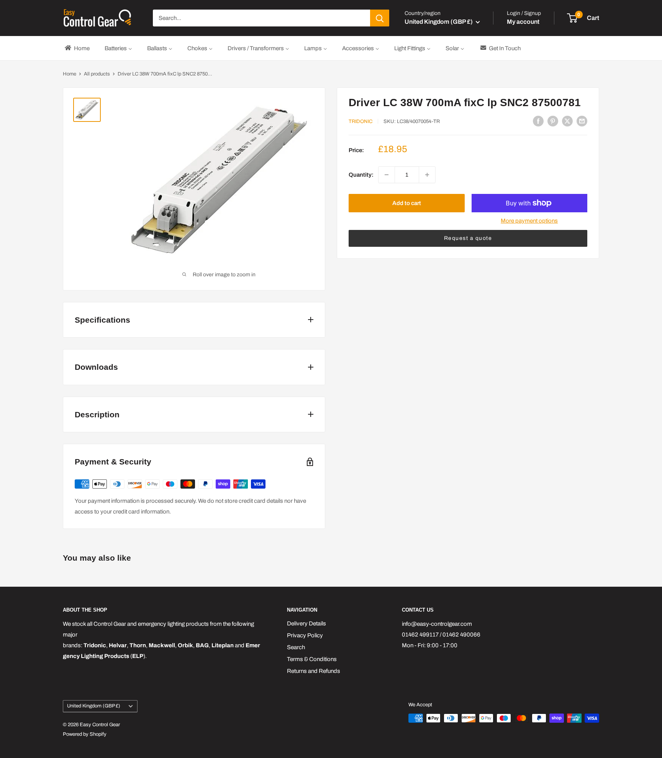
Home (69, 74)
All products (97, 74)
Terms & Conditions (312, 659)
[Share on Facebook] (538, 120)
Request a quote (468, 238)
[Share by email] (582, 120)
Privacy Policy (305, 635)
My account (523, 21)
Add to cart (406, 203)
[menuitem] (76, 48)
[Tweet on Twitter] (567, 120)
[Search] (379, 18)
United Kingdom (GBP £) (93, 706)
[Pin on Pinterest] (552, 120)
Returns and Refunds (313, 671)
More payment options (529, 221)
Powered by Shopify (85, 734)
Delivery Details (306, 623)
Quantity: (361, 175)
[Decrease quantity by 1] (387, 175)
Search (296, 647)
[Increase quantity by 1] (427, 175)
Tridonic (360, 121)
